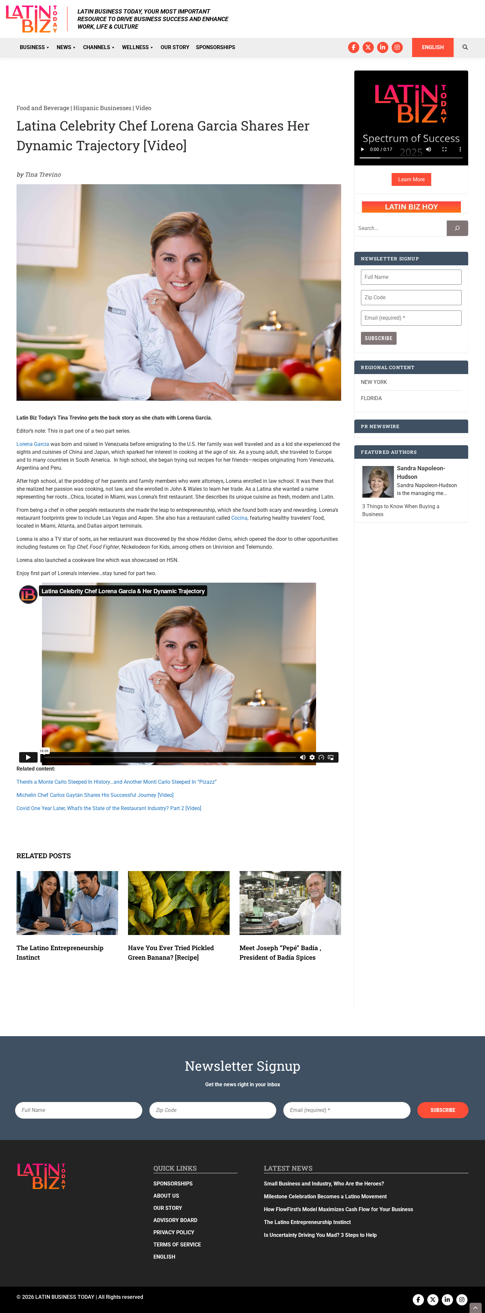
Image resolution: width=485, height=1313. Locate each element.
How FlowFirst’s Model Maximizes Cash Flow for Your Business (338, 1209)
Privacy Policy (173, 1232)
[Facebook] (353, 47)
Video (143, 108)
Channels (96, 47)
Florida (371, 398)
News (64, 47)
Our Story (175, 47)
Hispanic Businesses (102, 108)
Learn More (411, 179)
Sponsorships (215, 47)
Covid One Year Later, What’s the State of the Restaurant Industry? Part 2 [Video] (108, 808)
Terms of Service (177, 1244)
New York (374, 382)
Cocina (239, 518)
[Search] (457, 228)
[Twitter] (368, 47)
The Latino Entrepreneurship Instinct (307, 1222)
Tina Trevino (42, 174)
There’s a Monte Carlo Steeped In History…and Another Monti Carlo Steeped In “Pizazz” (116, 782)
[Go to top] (475, 1308)
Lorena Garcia (32, 444)
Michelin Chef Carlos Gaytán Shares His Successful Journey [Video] (95, 795)
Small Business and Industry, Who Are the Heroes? (324, 1184)
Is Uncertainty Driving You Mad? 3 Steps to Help (320, 1235)
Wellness (135, 47)
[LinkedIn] (382, 47)
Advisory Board (175, 1220)
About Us (166, 1196)
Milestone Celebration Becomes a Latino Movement (326, 1196)
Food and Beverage (42, 108)
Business (32, 47)
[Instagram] (397, 47)
